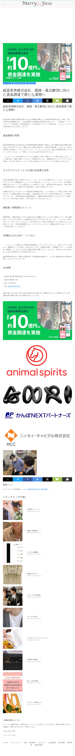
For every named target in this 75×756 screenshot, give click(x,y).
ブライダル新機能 (32, 552)
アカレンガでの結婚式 (34, 595)
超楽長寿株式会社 (14, 286)
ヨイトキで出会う (32, 616)
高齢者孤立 (45, 489)
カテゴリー (42, 743)
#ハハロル (7, 83)
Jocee (5, 743)
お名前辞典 (52, 743)
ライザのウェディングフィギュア (37, 638)
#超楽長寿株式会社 (19, 83)
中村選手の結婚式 (32, 659)
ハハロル (24, 489)
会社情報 (61, 743)
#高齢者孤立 (31, 83)
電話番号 (32, 743)
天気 (25, 743)
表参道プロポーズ (32, 573)
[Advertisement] (37, 23)
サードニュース (15, 743)
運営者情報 (38, 745)
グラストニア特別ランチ (34, 702)
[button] (3, 4)
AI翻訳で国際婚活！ (33, 530)
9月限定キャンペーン (33, 509)
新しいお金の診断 (32, 681)
